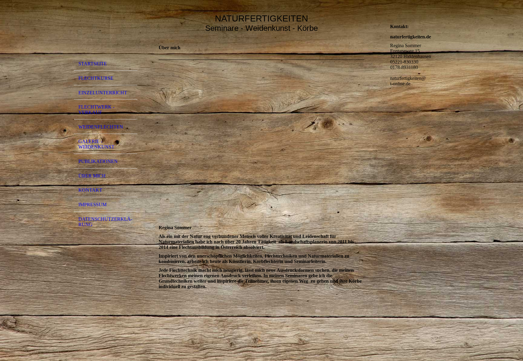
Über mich (92, 175)
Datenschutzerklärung (105, 221)
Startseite (92, 63)
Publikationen (98, 161)
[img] (105, 31)
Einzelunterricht (102, 92)
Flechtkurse (95, 78)
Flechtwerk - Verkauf (96, 109)
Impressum (92, 204)
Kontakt (90, 190)
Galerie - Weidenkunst (96, 144)
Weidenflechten (100, 126)
